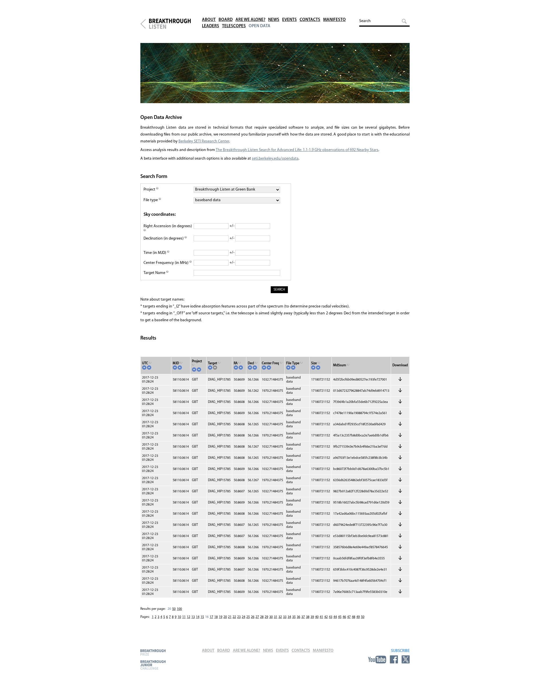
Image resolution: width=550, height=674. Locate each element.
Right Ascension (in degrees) (168, 226)
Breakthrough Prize (153, 652)
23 (239, 617)
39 (312, 617)
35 (294, 617)
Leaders (210, 26)
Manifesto (334, 20)
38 (307, 617)
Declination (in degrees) (164, 238)
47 (349, 617)
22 (234, 617)
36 (298, 617)
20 (225, 617)
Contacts (310, 20)
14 (197, 617)
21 (229, 617)
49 (358, 617)
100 (179, 609)
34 (289, 617)
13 (193, 617)
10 (179, 617)
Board (226, 20)
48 (353, 617)
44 (335, 617)
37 (303, 617)
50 (174, 609)
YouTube (377, 659)
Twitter (406, 659)
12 (188, 617)
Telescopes (234, 26)
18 (216, 617)
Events (289, 20)
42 (326, 617)
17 (211, 617)
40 (317, 617)
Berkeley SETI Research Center (203, 141)
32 (280, 617)
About (209, 20)
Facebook (394, 659)
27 (257, 617)
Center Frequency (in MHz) (166, 263)
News (273, 20)
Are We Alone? (250, 20)
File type (151, 200)
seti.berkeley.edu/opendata (275, 158)
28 (262, 617)
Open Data (259, 26)
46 (344, 617)
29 (266, 617)
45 (339, 617)
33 (284, 617)
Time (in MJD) (155, 253)
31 (275, 617)
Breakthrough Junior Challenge (153, 665)
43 (330, 617)
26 (252, 617)
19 (220, 617)
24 (243, 617)
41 (321, 617)
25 (248, 617)
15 (202, 617)
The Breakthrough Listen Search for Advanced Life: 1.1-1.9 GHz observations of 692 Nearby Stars (297, 150)
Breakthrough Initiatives (143, 24)
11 (184, 617)
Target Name (155, 273)
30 (271, 617)
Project (150, 189)
